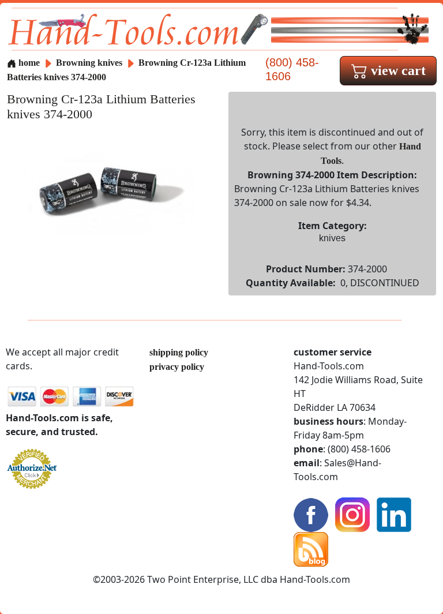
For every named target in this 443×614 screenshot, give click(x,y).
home (28, 63)
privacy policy (176, 367)
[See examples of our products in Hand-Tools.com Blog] (311, 548)
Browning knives (89, 63)
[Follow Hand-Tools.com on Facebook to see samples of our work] (311, 514)
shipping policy (178, 352)
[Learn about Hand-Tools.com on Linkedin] (394, 514)
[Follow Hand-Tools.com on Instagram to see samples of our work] (352, 514)
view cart (396, 70)
